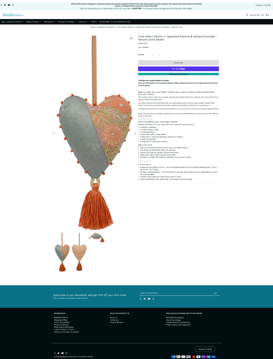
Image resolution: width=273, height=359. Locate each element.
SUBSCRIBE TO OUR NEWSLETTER (115, 22)
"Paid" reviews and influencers (178, 325)
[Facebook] (1, 5)
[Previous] (53, 133)
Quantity (141, 54)
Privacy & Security (61, 325)
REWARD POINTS (61, 317)
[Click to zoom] (131, 38)
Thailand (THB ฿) (263, 5)
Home (92, 27)
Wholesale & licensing (175, 317)
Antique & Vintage (66, 22)
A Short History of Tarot (64, 329)
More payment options (178, 74)
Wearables (48, 22)
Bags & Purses (32, 22)
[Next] (135, 133)
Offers (94, 22)
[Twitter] (4, 5)
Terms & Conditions (62, 322)
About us (113, 317)
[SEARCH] (247, 15)
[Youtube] (8, 5)
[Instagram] (13, 5)
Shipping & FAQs (60, 320)
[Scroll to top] (269, 355)
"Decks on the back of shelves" (66, 332)
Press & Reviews (116, 322)
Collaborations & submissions (178, 322)
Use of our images (173, 320)
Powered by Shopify (86, 357)
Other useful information (64, 327)
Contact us (114, 320)
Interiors (82, 22)
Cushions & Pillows (106, 27)
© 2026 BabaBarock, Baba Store (66, 357)
